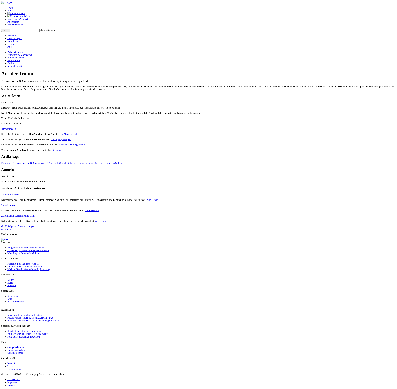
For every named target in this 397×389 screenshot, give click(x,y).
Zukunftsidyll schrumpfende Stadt (17, 215)
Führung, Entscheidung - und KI (23, 263)
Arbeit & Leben (15, 52)
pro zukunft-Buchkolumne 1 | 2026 (24, 315)
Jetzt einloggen (8, 128)
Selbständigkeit (61, 163)
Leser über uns (14, 369)
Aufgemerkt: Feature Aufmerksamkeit (26, 247)
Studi (10, 298)
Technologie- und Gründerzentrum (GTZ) (32, 163)
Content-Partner (15, 352)
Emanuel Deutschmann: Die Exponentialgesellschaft (33, 320)
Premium (11, 285)
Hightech (82, 163)
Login (10, 8)
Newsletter (12, 41)
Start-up (73, 163)
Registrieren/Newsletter (18, 19)
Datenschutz (13, 379)
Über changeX (14, 38)
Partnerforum (13, 60)
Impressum (12, 382)
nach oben (6, 229)
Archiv (10, 63)
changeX (11, 35)
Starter (10, 280)
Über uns (57, 150)
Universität (92, 163)
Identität (11, 363)
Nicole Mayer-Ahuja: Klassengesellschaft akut (30, 317)
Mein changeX (14, 66)
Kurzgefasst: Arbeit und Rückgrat (23, 336)
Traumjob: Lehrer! (10, 194)
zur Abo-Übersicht (69, 134)
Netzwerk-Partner (16, 350)
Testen (10, 44)
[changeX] (7, 2)
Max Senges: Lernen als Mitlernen (24, 253)
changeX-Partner (15, 347)
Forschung (6, 163)
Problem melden (15, 24)
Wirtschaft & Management (20, 55)
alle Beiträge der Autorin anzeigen (18, 226)
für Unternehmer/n (16, 301)
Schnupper (12, 296)
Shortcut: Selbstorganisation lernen (24, 331)
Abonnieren (13, 21)
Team (10, 366)
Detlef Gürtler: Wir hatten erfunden (24, 266)
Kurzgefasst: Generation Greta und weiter (27, 334)
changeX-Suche (48, 30)
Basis (10, 282)
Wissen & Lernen (16, 57)
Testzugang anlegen (61, 139)
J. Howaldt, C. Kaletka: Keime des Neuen (28, 250)
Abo (9, 46)
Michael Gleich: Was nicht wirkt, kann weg (28, 269)
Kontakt (11, 385)
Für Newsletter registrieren (72, 144)
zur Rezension (92, 210)
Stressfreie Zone (9, 205)
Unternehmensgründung (111, 163)
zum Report (152, 200)
